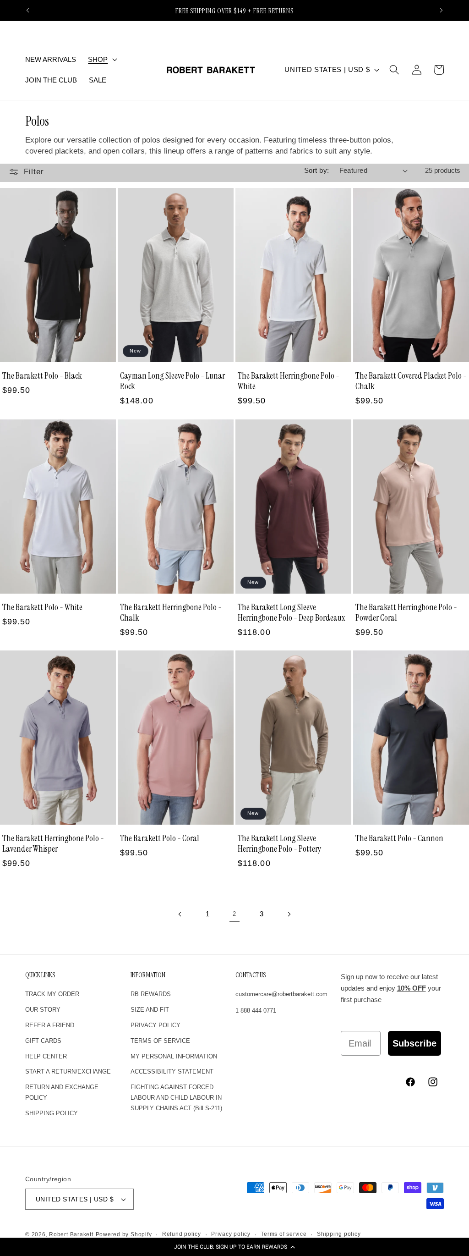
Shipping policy (339, 1234)
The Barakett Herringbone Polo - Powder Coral (406, 612)
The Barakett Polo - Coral (159, 838)
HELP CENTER (46, 1056)
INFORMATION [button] (148, 975)
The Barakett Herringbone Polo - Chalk (171, 612)
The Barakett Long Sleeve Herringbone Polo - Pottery (280, 843)
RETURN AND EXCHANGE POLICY (61, 1092)
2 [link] (234, 913)
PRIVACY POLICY (155, 1025)
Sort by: (316, 170)
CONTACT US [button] (250, 975)
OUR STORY (42, 1009)
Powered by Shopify (124, 1234)
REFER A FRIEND (49, 1025)
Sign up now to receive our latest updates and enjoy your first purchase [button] (391, 988)
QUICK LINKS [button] (40, 975)
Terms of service (283, 1234)
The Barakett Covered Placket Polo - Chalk (411, 380)
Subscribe (414, 1043)
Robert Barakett (71, 1234)
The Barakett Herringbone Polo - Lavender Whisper (53, 843)
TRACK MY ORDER (52, 994)
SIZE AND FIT (150, 1009)
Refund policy (181, 1234)
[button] (234, 1247)
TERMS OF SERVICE (160, 1040)
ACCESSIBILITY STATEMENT (172, 1071)
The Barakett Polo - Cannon (399, 838)
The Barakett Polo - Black (42, 375)
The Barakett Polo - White (42, 607)
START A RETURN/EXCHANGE (68, 1071)
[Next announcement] (441, 10)
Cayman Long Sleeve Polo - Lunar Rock (172, 380)
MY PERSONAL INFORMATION (174, 1056)
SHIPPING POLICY (51, 1113)
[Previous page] (180, 914)
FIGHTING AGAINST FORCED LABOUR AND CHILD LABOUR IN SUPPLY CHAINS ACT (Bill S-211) (176, 1098)
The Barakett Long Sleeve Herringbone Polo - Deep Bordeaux (291, 612)
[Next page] (289, 914)
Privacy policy (231, 1234)
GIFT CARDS (43, 1040)
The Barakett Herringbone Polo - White (288, 380)
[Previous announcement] (28, 10)
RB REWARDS (151, 994)
